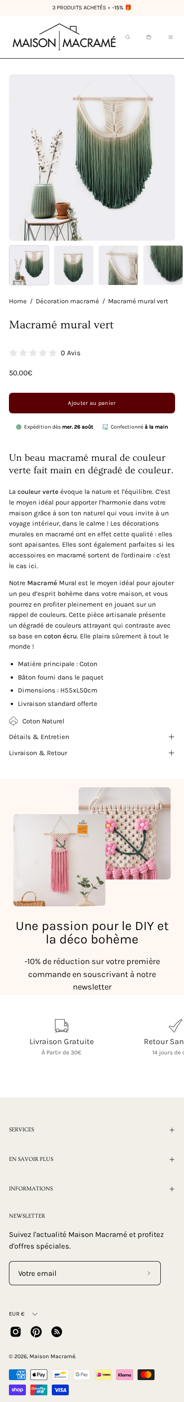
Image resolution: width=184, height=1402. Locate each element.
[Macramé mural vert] (29, 265)
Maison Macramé (52, 1356)
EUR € (17, 1313)
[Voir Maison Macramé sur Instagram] (15, 1331)
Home (18, 301)
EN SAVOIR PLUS (31, 1159)
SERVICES (21, 1129)
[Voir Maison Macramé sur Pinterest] (36, 1331)
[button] (127, 37)
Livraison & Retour (38, 753)
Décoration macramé (67, 301)
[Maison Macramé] (64, 36)
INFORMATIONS (31, 1188)
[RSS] (56, 1331)
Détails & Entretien (39, 737)
